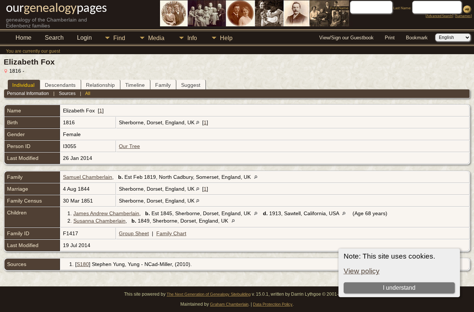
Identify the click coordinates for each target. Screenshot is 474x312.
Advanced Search (439, 16)
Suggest (190, 85)
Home (23, 38)
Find (119, 38)
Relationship (100, 85)
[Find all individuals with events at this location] (197, 122)
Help (226, 38)
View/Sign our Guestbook (346, 37)
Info (192, 38)
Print (390, 37)
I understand (399, 288)
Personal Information (28, 93)
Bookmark (417, 37)
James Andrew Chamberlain (106, 213)
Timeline (135, 85)
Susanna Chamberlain (99, 221)
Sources (67, 93)
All (87, 93)
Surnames (463, 16)
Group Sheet (134, 233)
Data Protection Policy (273, 304)
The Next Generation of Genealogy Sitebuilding (209, 294)
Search (54, 38)
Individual (23, 85)
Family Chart (171, 233)
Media (156, 38)
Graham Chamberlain (229, 304)
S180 (83, 264)
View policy (362, 271)
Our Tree (129, 146)
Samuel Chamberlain (87, 177)
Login (84, 38)
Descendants (60, 85)
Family (163, 85)
